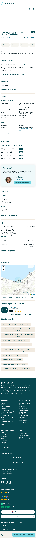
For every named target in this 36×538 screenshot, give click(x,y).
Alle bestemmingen (6, 447)
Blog (2, 424)
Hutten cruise (23, 419)
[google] (4, 497)
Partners (21, 524)
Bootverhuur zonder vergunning (12, 359)
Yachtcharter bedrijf (7, 412)
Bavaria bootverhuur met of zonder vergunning (17, 345)
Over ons (4, 403)
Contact (21, 437)
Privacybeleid (23, 522)
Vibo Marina (6, 37)
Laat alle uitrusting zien (9, 215)
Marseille (3, 435)
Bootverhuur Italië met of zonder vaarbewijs (16, 324)
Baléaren (3, 445)
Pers (2, 419)
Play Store (19, 462)
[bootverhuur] (7, 3)
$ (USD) (17, 517)
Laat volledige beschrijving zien (12, 74)
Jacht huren (22, 406)
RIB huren (22, 405)
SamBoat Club (5, 415)
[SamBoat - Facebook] (2, 482)
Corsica (3, 442)
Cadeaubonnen (5, 414)
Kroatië (3, 444)
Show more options (8, 251)
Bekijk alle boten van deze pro (20, 314)
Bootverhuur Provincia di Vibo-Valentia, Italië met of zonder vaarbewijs (18, 350)
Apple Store (19, 457)
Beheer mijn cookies (25, 439)
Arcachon (4, 436)
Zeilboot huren (23, 408)
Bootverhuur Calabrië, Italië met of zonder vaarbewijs (18, 329)
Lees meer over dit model (26, 128)
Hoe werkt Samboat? (25, 435)
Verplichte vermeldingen (8, 522)
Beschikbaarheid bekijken (23, 535)
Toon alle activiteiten (9, 89)
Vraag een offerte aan (22, 183)
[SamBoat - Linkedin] (10, 482)
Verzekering (4, 408)
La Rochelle (4, 440)
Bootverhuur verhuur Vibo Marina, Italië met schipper (18, 369)
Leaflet (33, 294)
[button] (3, 267)
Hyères (3, 438)
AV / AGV (3, 524)
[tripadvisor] (6, 504)
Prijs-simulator (5, 410)
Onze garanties (5, 406)
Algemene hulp (23, 433)
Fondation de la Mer (7, 421)
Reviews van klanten (7, 417)
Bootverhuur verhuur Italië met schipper (15, 364)
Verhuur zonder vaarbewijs (23, 416)
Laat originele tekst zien (23, 64)
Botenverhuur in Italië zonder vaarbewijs (15, 355)
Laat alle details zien (8, 134)
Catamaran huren (24, 410)
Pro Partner (13, 307)
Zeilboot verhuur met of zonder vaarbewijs (15, 340)
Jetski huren (23, 412)
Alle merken (22, 422)
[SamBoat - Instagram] (6, 482)
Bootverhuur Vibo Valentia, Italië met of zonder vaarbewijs (18, 335)
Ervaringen (4, 423)
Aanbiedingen (23, 420)
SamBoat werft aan (7, 405)
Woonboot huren (24, 414)
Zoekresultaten (7, 9)
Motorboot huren (24, 403)
